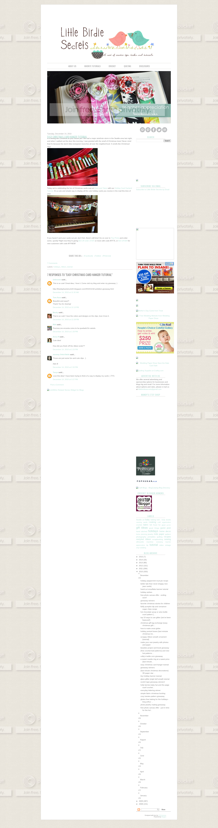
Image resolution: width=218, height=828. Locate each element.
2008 (141, 804)
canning (139, 522)
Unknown (57, 280)
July (141, 748)
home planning (141, 534)
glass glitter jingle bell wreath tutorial (155, 679)
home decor (165, 531)
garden (169, 525)
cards (145, 522)
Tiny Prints (115, 238)
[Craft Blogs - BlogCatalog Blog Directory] (153, 488)
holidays (56, 267)
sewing (167, 539)
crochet (112, 66)
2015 (141, 557)
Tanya (55, 372)
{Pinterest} (107, 256)
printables (151, 537)
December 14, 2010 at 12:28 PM (66, 319)
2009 (141, 801)
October (143, 724)
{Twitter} (97, 256)
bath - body (161, 520)
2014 (141, 560)
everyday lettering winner (151, 690)
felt (151, 525)
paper (161, 534)
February (143, 788)
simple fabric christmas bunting (153, 693)
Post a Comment (57, 385)
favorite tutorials (92, 66)
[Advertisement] (109, 13)
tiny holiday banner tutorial (151, 676)
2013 (141, 563)
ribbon (63, 267)
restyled (140, 539)
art (143, 520)
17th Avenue (162, 815)
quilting (127, 66)
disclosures (144, 66)
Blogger (163, 817)
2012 (141, 566)
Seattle (139, 520)
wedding (143, 548)
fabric (145, 525)
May (142, 764)
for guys (162, 525)
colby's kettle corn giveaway (152, 656)
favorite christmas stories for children (155, 604)
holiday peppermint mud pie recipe (154, 581)
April (142, 772)
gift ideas (142, 527)
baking (153, 520)
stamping (159, 542)
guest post (165, 528)
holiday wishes (146, 592)
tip (147, 545)
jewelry (150, 534)
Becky (55, 312)
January (143, 796)
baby (147, 519)
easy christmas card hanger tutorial (155, 665)
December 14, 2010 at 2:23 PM (65, 349)
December (144, 575)
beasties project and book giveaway (155, 648)
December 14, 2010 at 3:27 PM (65, 379)
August (143, 740)
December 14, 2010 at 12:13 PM (66, 307)
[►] (155, 713)
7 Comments (52, 263)
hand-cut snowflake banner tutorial (154, 589)
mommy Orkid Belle (61, 354)
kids (156, 534)
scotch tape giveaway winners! (153, 682)
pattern (168, 534)
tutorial (70, 267)
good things (154, 528)
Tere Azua (57, 297)
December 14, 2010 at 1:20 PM (65, 332)
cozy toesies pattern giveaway (153, 696)
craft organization (164, 522)
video (161, 545)
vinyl (138, 548)
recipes (167, 537)
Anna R (56, 337)
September (144, 732)
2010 (141, 572)
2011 (141, 569)
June (142, 756)
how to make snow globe (150, 628)
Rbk (54, 325)
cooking (152, 522)
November (144, 716)
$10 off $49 (122, 241)
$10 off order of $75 (86, 241)
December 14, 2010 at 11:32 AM (66, 292)
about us (72, 66)
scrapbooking (157, 539)
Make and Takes (100, 188)
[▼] (155, 573)
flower (155, 525)
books (168, 520)
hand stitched (141, 531)
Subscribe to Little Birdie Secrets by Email (152, 190)
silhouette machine (144, 542)
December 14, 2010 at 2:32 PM (65, 367)
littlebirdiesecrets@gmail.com (149, 389)
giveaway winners (148, 601)
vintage (168, 545)
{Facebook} (88, 256)
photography (141, 537)
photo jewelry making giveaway (153, 705)
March (142, 780)
